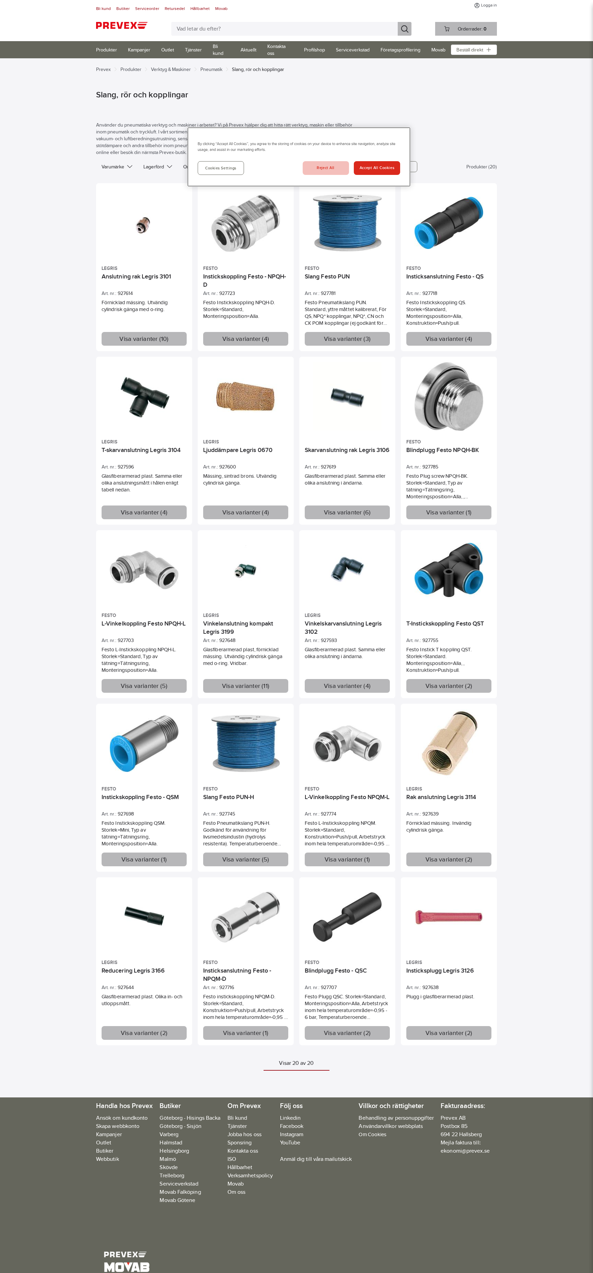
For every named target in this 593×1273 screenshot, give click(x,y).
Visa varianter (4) (245, 338)
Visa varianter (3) (347, 338)
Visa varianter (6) (347, 512)
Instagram (292, 1134)
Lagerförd (153, 166)
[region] (298, 157)
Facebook (292, 1126)
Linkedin (290, 1118)
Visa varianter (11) (245, 685)
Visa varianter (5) (144, 685)
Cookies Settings (220, 168)
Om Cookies (372, 1134)
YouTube (290, 1142)
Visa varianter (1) (449, 512)
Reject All (326, 168)
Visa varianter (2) (449, 685)
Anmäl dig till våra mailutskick (316, 1159)
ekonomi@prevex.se (465, 1150)
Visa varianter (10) (143, 338)
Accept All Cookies (377, 168)
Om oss (236, 1192)
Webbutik (107, 1159)
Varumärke (113, 166)
